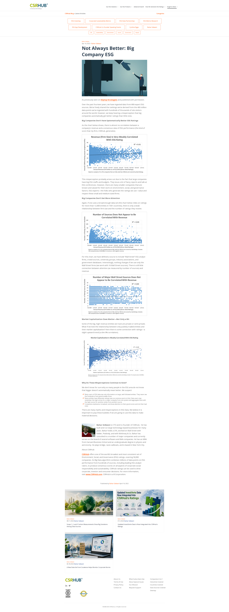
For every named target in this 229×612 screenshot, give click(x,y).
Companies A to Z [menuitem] (156, 579)
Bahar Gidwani (152, 27)
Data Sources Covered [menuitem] (157, 588)
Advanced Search (139, 7)
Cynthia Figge (134, 27)
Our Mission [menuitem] (133, 585)
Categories (160, 14)
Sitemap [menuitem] (153, 590)
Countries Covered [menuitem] (156, 585)
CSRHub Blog (69, 14)
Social (119, 32)
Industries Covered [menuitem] (156, 582)
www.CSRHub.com (94, 474)
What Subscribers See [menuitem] (136, 579)
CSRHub (85, 454)
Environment (110, 32)
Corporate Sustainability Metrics (100, 21)
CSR (91, 32)
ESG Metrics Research (150, 21)
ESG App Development (79, 27)
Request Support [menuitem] (135, 588)
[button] (112, 7)
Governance (128, 32)
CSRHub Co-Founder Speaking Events (108, 27)
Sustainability (99, 32)
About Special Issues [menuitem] (136, 582)
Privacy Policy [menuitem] (118, 585)
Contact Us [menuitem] (117, 588)
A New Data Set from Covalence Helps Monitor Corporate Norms (88, 567)
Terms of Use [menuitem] (118, 582)
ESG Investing (76, 21)
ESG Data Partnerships (127, 21)
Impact (137, 32)
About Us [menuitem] (117, 579)
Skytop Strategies (109, 100)
